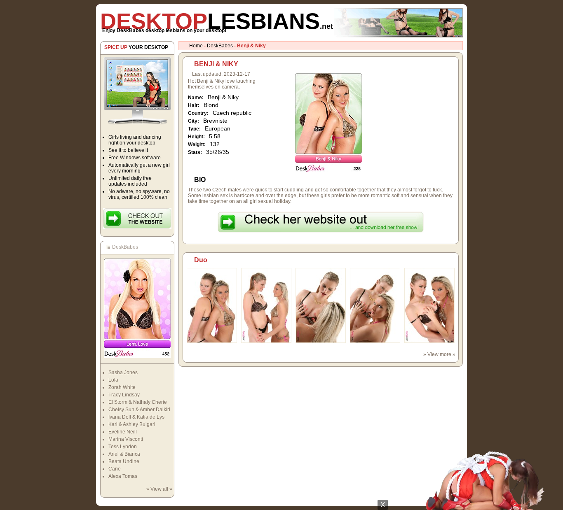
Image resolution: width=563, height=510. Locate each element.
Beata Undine (123, 461)
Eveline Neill (122, 432)
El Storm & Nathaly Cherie (137, 402)
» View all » (159, 489)
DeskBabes (220, 46)
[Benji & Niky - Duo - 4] (375, 341)
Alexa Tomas (122, 476)
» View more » (439, 354)
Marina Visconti (125, 439)
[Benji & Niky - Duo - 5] (429, 341)
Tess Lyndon (122, 446)
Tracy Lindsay (124, 395)
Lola (113, 380)
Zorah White (122, 387)
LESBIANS (216, 21)
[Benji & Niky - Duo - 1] (212, 341)
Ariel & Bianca (124, 454)
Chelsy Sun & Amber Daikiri (139, 409)
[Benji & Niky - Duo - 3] (321, 341)
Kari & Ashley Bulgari (131, 424)
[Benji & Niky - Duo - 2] (266, 341)
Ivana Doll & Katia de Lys (136, 417)
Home (196, 46)
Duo (200, 259)
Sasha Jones (123, 372)
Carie (114, 469)
